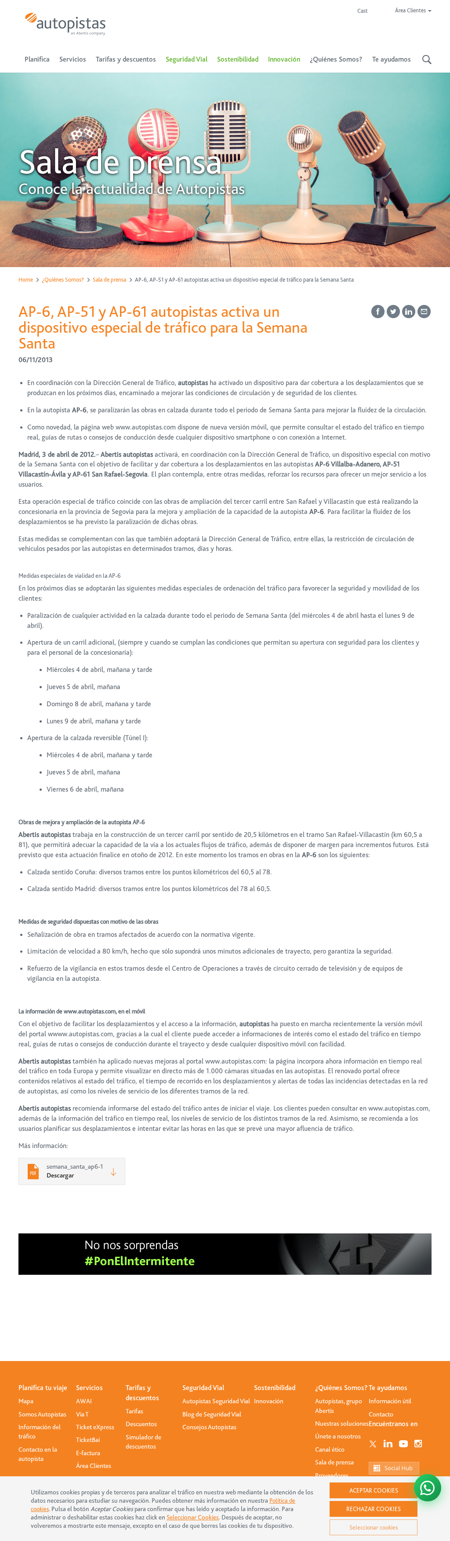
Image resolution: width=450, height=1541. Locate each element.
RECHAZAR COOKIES (373, 1508)
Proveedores (331, 1475)
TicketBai (88, 1440)
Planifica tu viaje (42, 1388)
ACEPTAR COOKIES (373, 1490)
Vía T (82, 1414)
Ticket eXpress (95, 1427)
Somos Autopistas (42, 1414)
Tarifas (134, 1411)
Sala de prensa (109, 279)
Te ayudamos (388, 1388)
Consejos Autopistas (209, 1427)
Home (25, 279)
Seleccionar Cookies (193, 1517)
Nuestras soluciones (342, 1423)
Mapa (25, 1401)
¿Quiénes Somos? (63, 279)
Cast (362, 10)
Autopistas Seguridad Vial (216, 1401)
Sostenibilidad (237, 59)
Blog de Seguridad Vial (211, 1414)
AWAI (84, 1401)
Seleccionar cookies (373, 1527)
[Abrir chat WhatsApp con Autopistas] (427, 1487)
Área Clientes (93, 1466)
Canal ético (330, 1449)
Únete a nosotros (338, 1436)
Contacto (381, 1414)
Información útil (390, 1401)
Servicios (89, 1388)
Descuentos (141, 1424)
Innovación (284, 59)
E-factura (88, 1453)
